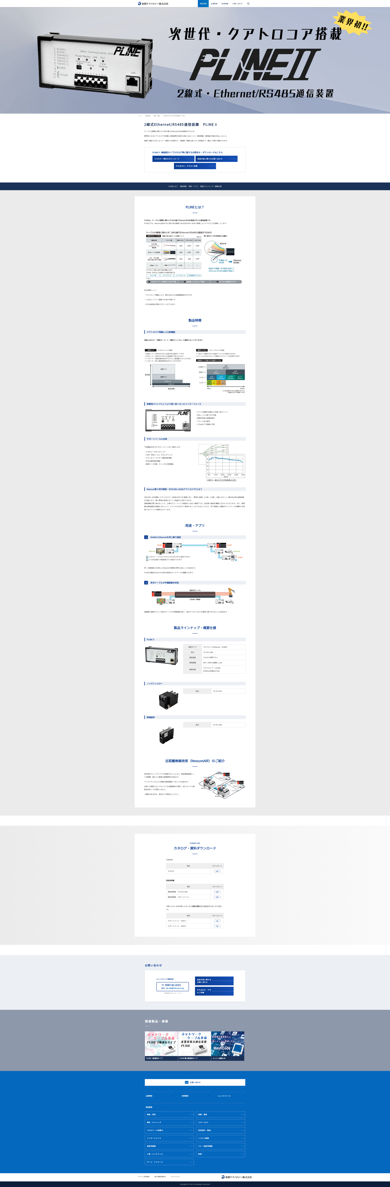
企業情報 (214, 3)
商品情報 (203, 3)
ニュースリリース (224, 1096)
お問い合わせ (237, 3)
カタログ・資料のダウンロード (166, 159)
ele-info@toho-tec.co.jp (175, 988)
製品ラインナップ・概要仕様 (211, 186)
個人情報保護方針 (160, 1177)
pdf (217, 871)
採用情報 (225, 3)
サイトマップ (175, 1177)
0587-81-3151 (173, 985)
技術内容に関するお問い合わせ (210, 159)
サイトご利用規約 (144, 1177)
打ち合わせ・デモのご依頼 (186, 166)
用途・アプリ (193, 186)
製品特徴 (183, 186)
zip (217, 921)
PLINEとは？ (173, 186)
